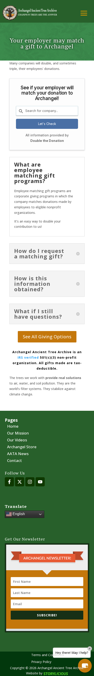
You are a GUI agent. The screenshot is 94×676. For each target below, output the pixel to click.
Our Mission (18, 434)
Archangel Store (22, 447)
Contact (14, 461)
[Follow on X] (19, 481)
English (18, 514)
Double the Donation (47, 141)
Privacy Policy (41, 662)
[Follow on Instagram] (29, 481)
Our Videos (17, 440)
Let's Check (47, 124)
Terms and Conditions (47, 655)
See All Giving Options (47, 337)
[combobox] (47, 110)
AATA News (18, 454)
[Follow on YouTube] (40, 481)
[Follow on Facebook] (9, 481)
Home (12, 427)
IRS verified (28, 357)
